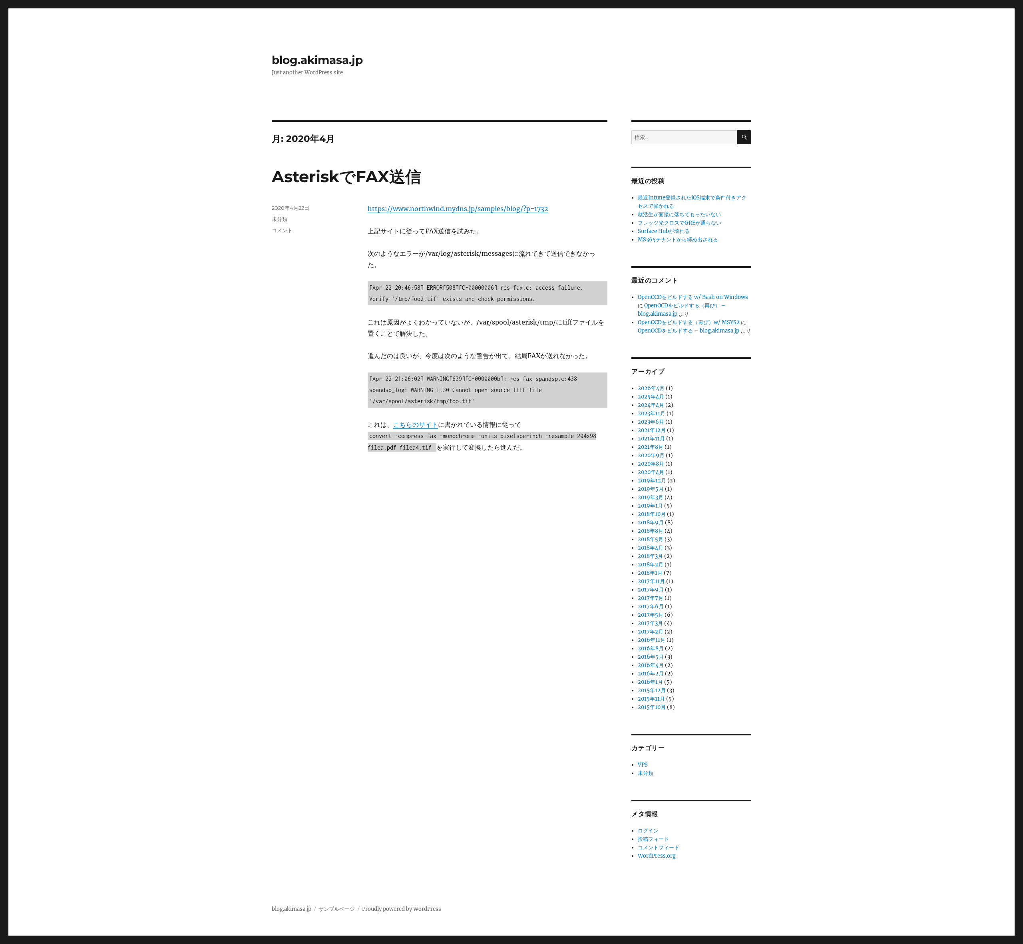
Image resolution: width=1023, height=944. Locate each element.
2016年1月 (650, 682)
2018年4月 (650, 547)
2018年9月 (651, 522)
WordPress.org (657, 855)
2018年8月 (650, 531)
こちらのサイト (415, 424)
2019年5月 (651, 489)
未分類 (279, 219)
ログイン (648, 830)
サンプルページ (336, 909)
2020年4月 (651, 472)
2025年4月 (651, 396)
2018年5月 (650, 539)
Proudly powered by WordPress (401, 909)
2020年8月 (651, 463)
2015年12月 (652, 690)
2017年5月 (650, 614)
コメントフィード (658, 847)
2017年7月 (650, 598)
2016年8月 (651, 648)
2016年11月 (651, 640)
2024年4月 (651, 405)
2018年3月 (650, 556)
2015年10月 (652, 707)
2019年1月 (650, 505)
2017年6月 (651, 606)
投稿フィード (653, 839)
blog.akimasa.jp (317, 60)
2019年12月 (652, 480)
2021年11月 (651, 438)
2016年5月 (651, 656)
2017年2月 (650, 631)
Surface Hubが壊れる (664, 231)
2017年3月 (650, 623)
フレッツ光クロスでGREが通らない (679, 222)
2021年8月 (650, 447)
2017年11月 (651, 581)
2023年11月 (651, 413)
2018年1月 (650, 573)
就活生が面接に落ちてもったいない (679, 214)
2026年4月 (651, 388)
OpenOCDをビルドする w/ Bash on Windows (693, 297)
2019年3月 (650, 497)
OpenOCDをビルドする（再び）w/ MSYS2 (689, 322)
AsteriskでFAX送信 (346, 176)
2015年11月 (651, 698)
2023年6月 (651, 421)
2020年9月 (651, 455)
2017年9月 (651, 589)
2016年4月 (651, 665)
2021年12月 (652, 430)
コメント (282, 230)
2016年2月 (651, 673)
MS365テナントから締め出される (678, 239)
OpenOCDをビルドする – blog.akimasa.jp (688, 330)
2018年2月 (650, 564)
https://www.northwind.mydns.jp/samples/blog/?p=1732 (458, 209)
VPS (643, 764)
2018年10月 (652, 514)
